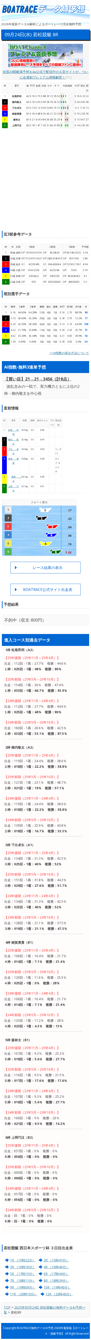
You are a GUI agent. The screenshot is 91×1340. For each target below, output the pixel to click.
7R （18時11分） (22, 1280)
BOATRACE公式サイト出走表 (47, 589)
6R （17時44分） (56, 1273)
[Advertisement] (45, 179)
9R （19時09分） (22, 1287)
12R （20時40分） (59, 1294)
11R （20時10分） (23, 1294)
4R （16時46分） (56, 1267)
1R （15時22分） (22, 1260)
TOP (7, 1307)
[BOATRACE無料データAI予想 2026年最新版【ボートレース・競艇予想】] (45, 9)
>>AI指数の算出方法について (69, 353)
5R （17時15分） (22, 1273)
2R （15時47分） (56, 1260)
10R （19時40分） (57, 1287)
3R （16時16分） (22, 1267)
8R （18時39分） (56, 1280)
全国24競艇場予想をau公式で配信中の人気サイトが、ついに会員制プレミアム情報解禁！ (45, 74)
